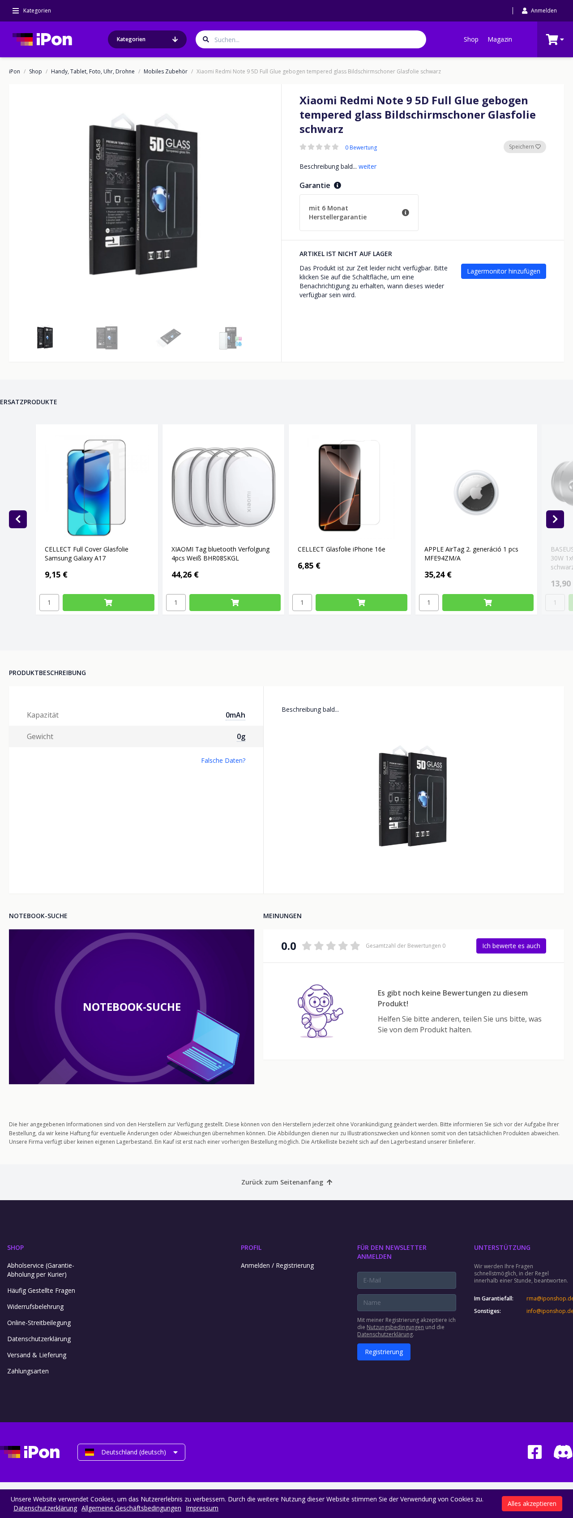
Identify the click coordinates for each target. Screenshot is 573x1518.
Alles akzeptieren (532, 1503)
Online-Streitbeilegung (39, 1322)
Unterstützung (502, 1247)
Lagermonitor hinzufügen (503, 271)
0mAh (235, 715)
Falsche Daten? (223, 760)
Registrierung (384, 1351)
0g (241, 736)
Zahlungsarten (28, 1371)
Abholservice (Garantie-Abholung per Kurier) (40, 1270)
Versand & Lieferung (36, 1355)
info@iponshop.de (549, 1311)
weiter (367, 166)
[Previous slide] (18, 519)
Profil (251, 1247)
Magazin (499, 39)
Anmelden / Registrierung (277, 1265)
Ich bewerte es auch (511, 945)
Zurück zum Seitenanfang (282, 1182)
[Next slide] (555, 519)
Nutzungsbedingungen (395, 1327)
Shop (471, 39)
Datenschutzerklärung (39, 1338)
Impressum (202, 1508)
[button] (45, 337)
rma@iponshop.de (549, 1298)
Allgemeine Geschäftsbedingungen (131, 1508)
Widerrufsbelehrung (35, 1306)
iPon (14, 71)
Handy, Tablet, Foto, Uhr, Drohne (93, 71)
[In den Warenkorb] (108, 602)
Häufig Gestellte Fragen (41, 1290)
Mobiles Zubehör (166, 71)
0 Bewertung (361, 147)
